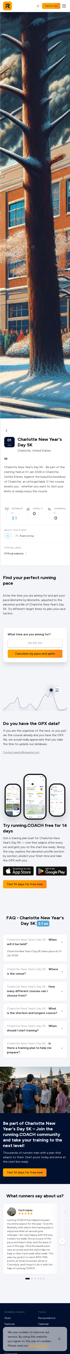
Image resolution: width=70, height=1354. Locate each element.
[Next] (62, 1241)
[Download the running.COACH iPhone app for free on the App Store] (18, 871)
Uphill (36, 508)
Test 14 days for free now (25, 884)
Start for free (51, 6)
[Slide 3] (35, 1278)
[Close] (59, 1339)
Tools (42, 1312)
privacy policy (39, 1345)
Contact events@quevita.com (21, 752)
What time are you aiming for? (29, 634)
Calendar (43, 1324)
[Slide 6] (44, 1278)
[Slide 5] (41, 1278)
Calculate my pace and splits (35, 653)
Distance (17, 508)
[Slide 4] (38, 1278)
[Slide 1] (27, 1278)
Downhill (60, 508)
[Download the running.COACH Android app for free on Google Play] (51, 871)
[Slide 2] (32, 1278)
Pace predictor (47, 1318)
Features (9, 1324)
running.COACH (14, 1312)
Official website (14, 553)
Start (7, 1318)
